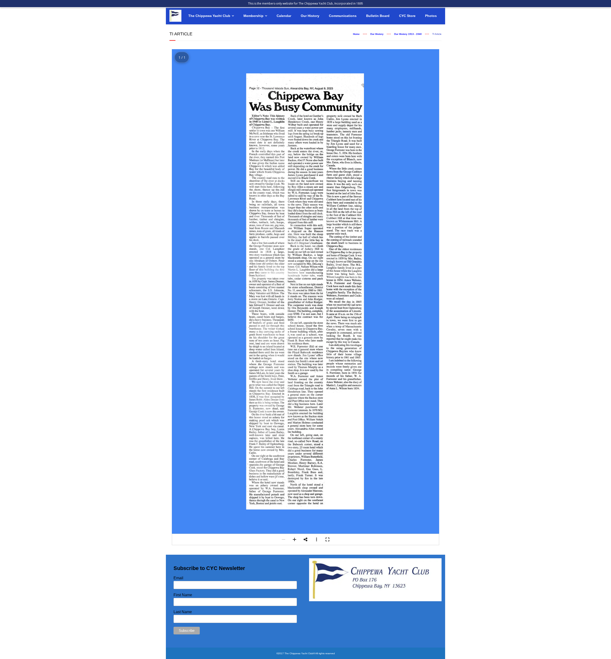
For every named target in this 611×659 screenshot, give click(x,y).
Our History (310, 16)
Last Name (183, 612)
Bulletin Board (378, 16)
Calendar (284, 16)
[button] (283, 539)
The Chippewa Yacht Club (209, 16)
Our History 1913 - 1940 (408, 34)
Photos (431, 16)
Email (178, 578)
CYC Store (407, 16)
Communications (343, 16)
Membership (253, 16)
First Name (183, 595)
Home (356, 34)
